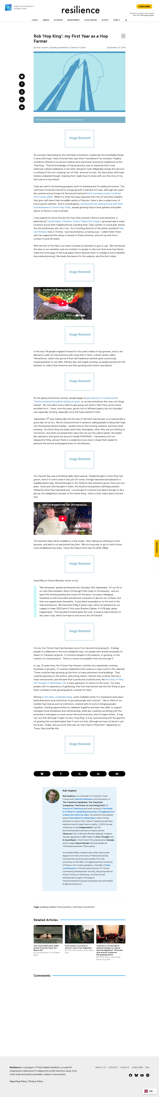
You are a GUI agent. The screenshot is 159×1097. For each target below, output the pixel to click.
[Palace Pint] (79, 564)
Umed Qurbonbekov (75, 950)
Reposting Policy (18, 1081)
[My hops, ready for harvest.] (79, 460)
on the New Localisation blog (57, 697)
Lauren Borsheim (42, 953)
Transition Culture (78, 47)
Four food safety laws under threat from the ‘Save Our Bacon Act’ (46, 948)
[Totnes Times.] (79, 335)
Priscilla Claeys (104, 957)
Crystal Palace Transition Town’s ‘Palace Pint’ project (74, 221)
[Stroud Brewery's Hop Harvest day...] (79, 632)
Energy (46, 20)
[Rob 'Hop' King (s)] (79, 139)
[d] (79, 382)
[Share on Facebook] (60, 773)
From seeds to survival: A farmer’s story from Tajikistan (78, 947)
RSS (147, 1067)
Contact (113, 1067)
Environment (73, 20)
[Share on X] (79, 773)
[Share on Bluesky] (42, 773)
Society (105, 20)
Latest (35, 20)
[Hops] (79, 745)
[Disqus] (79, 1010)
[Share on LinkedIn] (98, 773)
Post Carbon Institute (147, 15)
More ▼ (116, 20)
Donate (125, 1067)
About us (100, 1067)
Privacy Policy (36, 1081)
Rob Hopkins (42, 47)
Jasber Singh (115, 957)
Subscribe (137, 1067)
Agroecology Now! (103, 959)
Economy (58, 20)
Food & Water (90, 20)
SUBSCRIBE (144, 6)
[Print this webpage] (116, 773)
